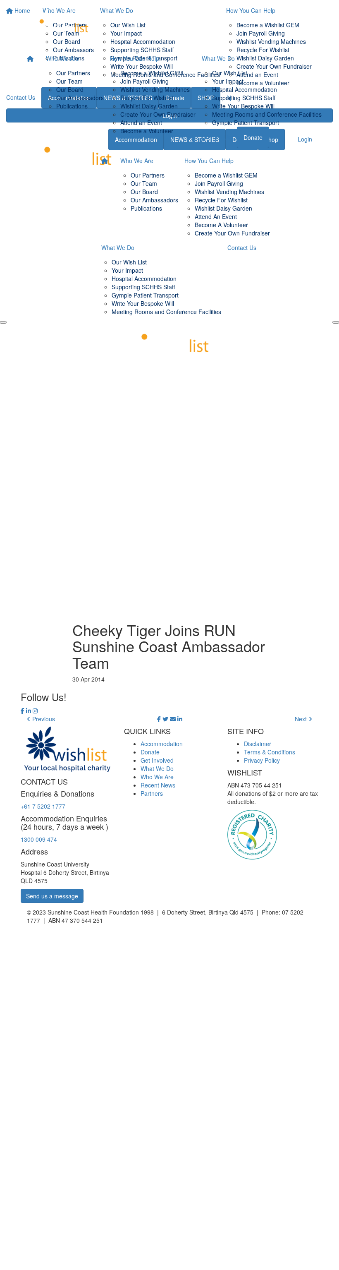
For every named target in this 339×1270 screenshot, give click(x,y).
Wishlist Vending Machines (155, 89)
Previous (43, 719)
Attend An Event (216, 216)
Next (301, 719)
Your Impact (228, 81)
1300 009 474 (39, 839)
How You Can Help (134, 58)
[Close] (335, 322)
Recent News (158, 785)
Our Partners (73, 73)
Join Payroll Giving (144, 81)
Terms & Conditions (269, 752)
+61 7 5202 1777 (43, 806)
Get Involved (157, 760)
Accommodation (162, 743)
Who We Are (62, 58)
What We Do (218, 58)
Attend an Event (141, 122)
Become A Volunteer (221, 225)
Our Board (70, 89)
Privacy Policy (262, 760)
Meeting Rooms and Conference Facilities (267, 114)
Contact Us (216, 137)
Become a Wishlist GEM (151, 73)
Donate (253, 137)
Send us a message (52, 896)
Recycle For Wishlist (146, 98)
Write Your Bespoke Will (243, 106)
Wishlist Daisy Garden (149, 106)
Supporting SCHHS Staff (243, 98)
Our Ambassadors (80, 98)
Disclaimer (257, 743)
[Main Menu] (3, 322)
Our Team (69, 81)
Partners (152, 793)
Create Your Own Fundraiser (158, 114)
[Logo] (60, 24)
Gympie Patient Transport (245, 122)
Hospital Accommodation (244, 89)
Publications (72, 106)
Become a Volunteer (146, 131)
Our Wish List (229, 73)
